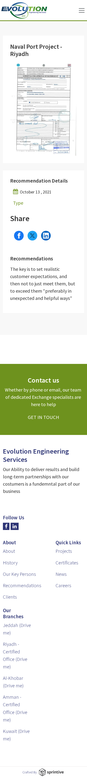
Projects (64, 551)
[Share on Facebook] (19, 236)
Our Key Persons (19, 574)
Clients (10, 597)
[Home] (24, 10)
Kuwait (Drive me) (16, 735)
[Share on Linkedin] (46, 236)
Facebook (6, 526)
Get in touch (43, 417)
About (9, 551)
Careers (63, 585)
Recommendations (22, 585)
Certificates (67, 563)
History (10, 563)
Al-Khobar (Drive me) (13, 682)
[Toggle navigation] (81, 10)
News (61, 574)
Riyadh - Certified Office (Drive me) (15, 655)
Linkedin (15, 526)
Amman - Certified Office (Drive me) (15, 708)
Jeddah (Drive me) (17, 629)
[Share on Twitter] (32, 236)
